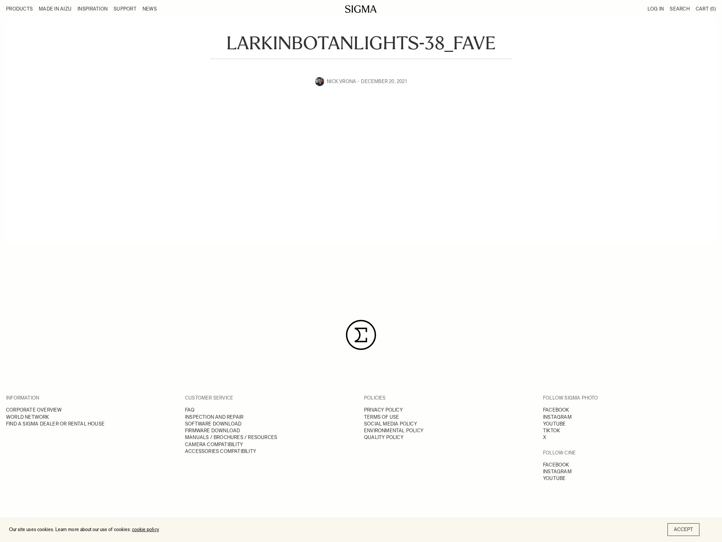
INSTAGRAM (557, 417)
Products (19, 9)
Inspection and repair (214, 417)
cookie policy (145, 529)
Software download (213, 424)
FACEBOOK (556, 410)
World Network (27, 417)
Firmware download (212, 430)
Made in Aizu (55, 9)
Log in (656, 9)
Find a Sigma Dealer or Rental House (55, 424)
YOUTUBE (554, 424)
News (150, 9)
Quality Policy (383, 437)
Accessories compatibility (220, 451)
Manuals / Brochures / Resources (231, 437)
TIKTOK (551, 430)
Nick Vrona (341, 81)
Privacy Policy (383, 410)
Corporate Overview (34, 410)
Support (125, 9)
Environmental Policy (393, 430)
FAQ (190, 410)
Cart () (706, 9)
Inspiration (92, 9)
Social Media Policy (390, 424)
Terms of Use (381, 417)
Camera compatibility (214, 444)
